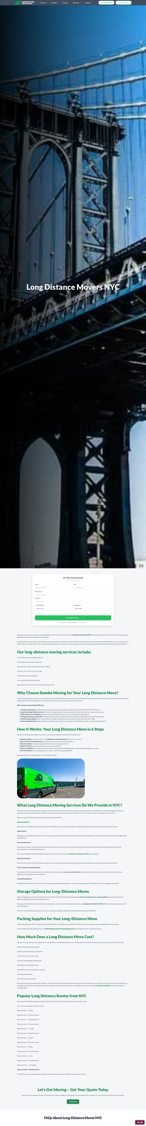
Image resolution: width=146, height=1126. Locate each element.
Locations (54, 2)
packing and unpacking (34, 662)
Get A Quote (73, 1102)
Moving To (37, 598)
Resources (76, 2)
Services (43, 2)
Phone (36, 584)
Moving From (38, 591)
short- (25, 671)
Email (74, 584)
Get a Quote (123, 2)
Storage (65, 2)
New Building (77, 605)
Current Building (39, 605)
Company (88, 2)
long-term (33, 671)
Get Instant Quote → (73, 618)
